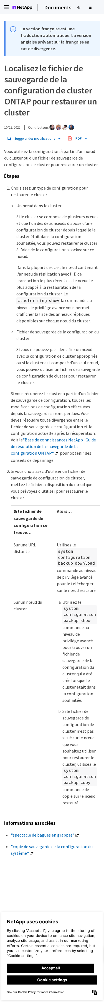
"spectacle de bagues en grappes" (43, 835)
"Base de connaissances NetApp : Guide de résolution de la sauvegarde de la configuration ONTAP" (53, 446)
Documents (58, 7)
